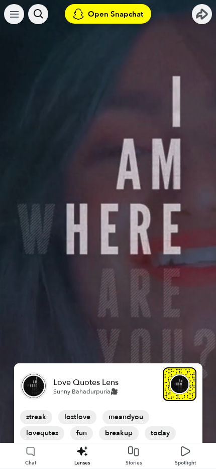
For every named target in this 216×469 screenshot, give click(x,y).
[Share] (202, 14)
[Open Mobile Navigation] (14, 14)
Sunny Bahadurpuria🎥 (85, 391)
